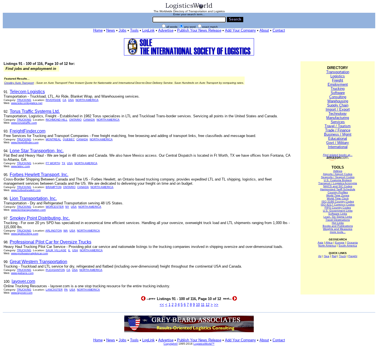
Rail (334, 256)
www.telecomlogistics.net (26, 103)
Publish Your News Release (199, 30)
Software (338, 93)
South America (347, 245)
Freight (337, 80)
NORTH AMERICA (87, 99)
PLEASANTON (55, 269)
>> (216, 305)
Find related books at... (338, 154)
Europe (340, 242)
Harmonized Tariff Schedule (337, 189)
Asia (320, 242)
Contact (279, 30)
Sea (326, 256)
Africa (329, 242)
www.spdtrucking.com (24, 233)
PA (66, 289)
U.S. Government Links (338, 210)
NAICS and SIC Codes (337, 186)
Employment (338, 84)
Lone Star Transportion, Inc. (37, 150)
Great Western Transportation (38, 261)
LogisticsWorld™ (203, 343)
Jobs (122, 30)
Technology (337, 113)
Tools (134, 30)
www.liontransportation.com (28, 209)
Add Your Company (240, 30)
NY (67, 206)
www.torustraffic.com (24, 122)
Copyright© (171, 343)
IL (69, 250)
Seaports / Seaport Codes (337, 177)
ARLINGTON (53, 230)
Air (320, 256)
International (338, 147)
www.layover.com (21, 292)
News (110, 30)
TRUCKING (24, 99)
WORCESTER (55, 206)
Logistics (337, 76)
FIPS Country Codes (338, 207)
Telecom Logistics (27, 91)
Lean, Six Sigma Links (337, 216)
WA (65, 230)
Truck (342, 256)
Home (98, 30)
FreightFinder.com (27, 131)
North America (327, 245)
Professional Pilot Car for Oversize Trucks (50, 242)
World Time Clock (338, 198)
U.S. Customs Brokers (338, 180)
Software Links (337, 213)
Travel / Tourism (338, 126)
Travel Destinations (337, 219)
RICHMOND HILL (57, 119)
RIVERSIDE (53, 99)
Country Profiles (338, 192)
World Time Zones (337, 195)
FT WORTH (53, 163)
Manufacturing (337, 118)
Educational (337, 138)
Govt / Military (337, 143)
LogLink (148, 30)
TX (63, 163)
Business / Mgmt (337, 134)
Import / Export (338, 109)
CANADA (89, 119)
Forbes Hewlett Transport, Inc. (39, 174)
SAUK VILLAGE (56, 250)
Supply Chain (337, 105)
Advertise (166, 30)
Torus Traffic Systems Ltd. (35, 111)
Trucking (338, 89)
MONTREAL (53, 139)
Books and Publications (338, 225)
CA (64, 99)
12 (207, 305)
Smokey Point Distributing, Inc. (40, 218)
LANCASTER (54, 289)
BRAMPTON (53, 187)
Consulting (337, 97)
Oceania (352, 242)
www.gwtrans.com (22, 273)
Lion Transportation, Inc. (33, 198)
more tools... (338, 231)
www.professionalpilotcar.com (29, 253)
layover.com (23, 281)
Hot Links (338, 222)
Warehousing (337, 101)
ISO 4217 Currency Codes (337, 204)
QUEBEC (69, 139)
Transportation (337, 72)
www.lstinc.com (20, 166)
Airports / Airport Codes (337, 174)
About (264, 30)
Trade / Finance (337, 130)
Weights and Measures (337, 228)
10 (198, 305)
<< (162, 305)
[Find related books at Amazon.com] (337, 159)
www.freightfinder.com (24, 142)
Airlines (337, 170)
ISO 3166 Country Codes (338, 201)
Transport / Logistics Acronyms (337, 183)
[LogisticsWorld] (189, 8)
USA (71, 99)
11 (202, 305)
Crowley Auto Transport (19, 82)
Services (338, 122)
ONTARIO (75, 119)
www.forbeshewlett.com (26, 190)
